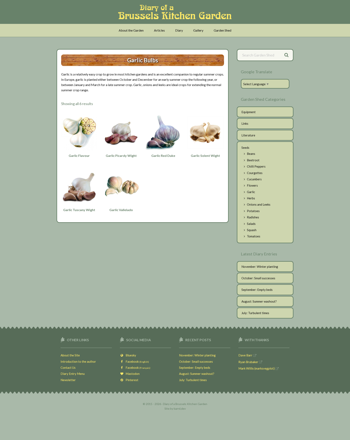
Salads (251, 223)
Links (244, 123)
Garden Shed (222, 30)
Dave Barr (245, 355)
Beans (251, 153)
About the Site (70, 355)
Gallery (198, 30)
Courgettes (254, 173)
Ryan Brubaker (248, 362)
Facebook (136, 361)
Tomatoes (253, 236)
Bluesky (130, 355)
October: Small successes (258, 278)
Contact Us (68, 367)
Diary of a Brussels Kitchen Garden (176, 12)
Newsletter (68, 380)
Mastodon (132, 373)
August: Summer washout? (259, 301)
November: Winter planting (259, 266)
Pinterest (131, 380)
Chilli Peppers (256, 166)
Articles (159, 30)
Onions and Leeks (258, 204)
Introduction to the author (78, 361)
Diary (179, 30)
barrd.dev (180, 408)
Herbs (251, 198)
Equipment (248, 112)
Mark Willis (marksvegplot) (256, 368)
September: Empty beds (257, 289)
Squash (251, 230)
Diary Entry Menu (73, 373)
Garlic (251, 192)
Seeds (245, 147)
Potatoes (253, 211)
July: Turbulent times (255, 313)
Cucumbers (254, 179)
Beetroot (253, 160)
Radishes (253, 217)
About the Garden (131, 30)
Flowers (252, 185)
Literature (248, 135)
